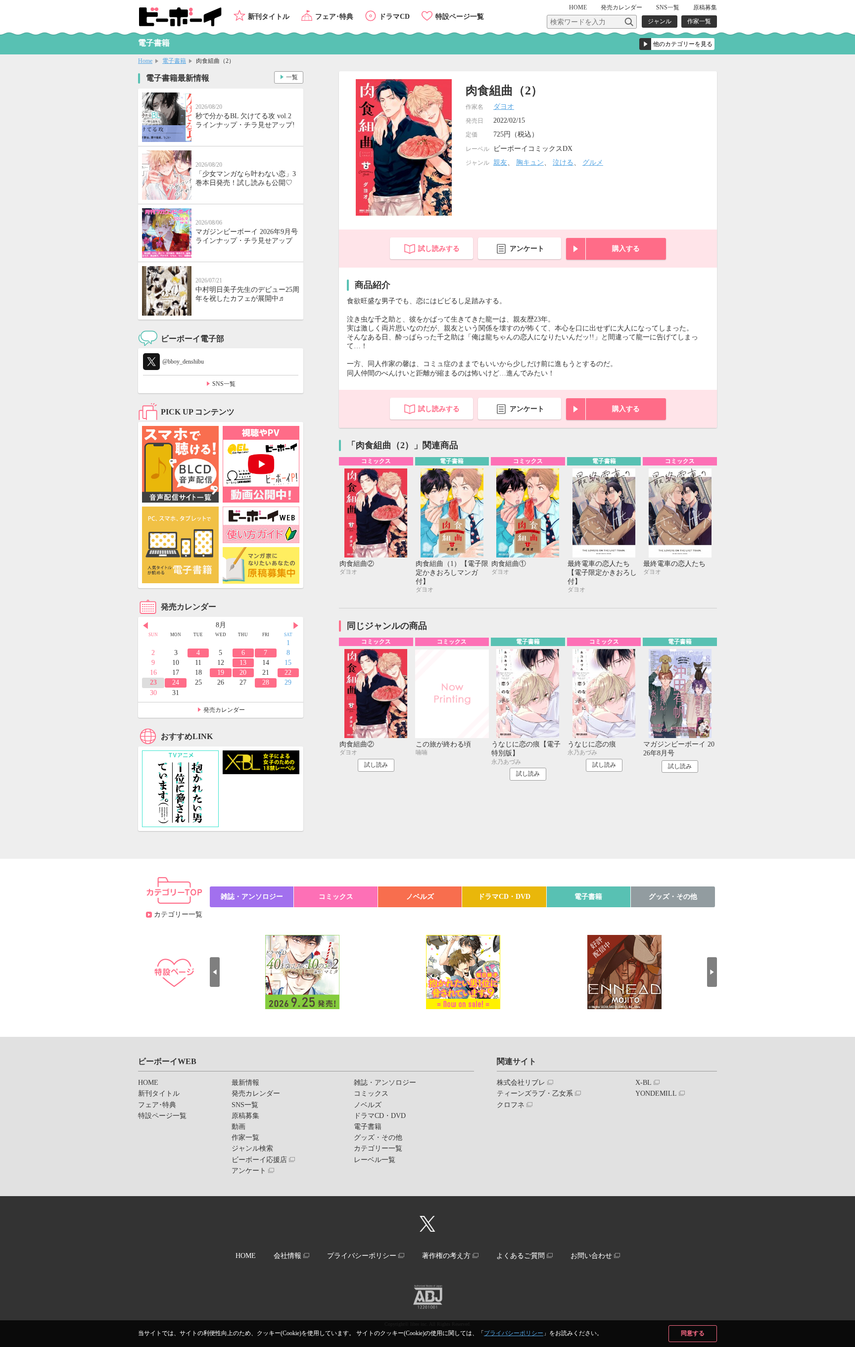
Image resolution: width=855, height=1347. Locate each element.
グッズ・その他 (673, 896)
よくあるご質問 (520, 1255)
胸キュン (530, 162)
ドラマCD (394, 16)
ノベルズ (420, 896)
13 (242, 662)
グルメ (592, 162)
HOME (578, 7)
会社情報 (287, 1255)
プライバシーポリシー (513, 1333)
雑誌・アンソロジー (252, 896)
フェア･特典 (334, 16)
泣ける (563, 162)
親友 (500, 162)
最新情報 (245, 1082)
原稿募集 (705, 7)
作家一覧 (699, 21)
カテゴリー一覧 (178, 914)
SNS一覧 (667, 7)
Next (295, 625)
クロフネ (510, 1105)
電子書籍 (174, 60)
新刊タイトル (268, 16)
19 (220, 672)
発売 (621, 7)
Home (145, 60)
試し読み (376, 764)
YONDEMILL (656, 1093)
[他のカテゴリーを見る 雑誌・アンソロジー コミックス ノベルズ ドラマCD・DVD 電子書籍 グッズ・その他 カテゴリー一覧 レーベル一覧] (676, 44)
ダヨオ (503, 106)
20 (242, 672)
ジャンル (659, 21)
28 (265, 682)
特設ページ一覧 (459, 16)
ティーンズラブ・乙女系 (535, 1093)
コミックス (336, 896)
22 (288, 672)
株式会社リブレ (521, 1082)
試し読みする (439, 248)
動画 (238, 1126)
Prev (145, 625)
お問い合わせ (591, 1255)
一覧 (292, 77)
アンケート (527, 248)
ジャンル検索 (252, 1148)
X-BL (643, 1082)
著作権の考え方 (446, 1255)
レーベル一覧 (374, 1159)
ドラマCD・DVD (504, 896)
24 (175, 682)
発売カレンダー (224, 709)
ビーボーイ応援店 (259, 1159)
